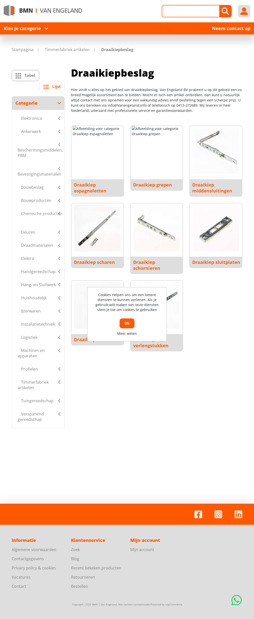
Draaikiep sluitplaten (216, 262)
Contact (19, 586)
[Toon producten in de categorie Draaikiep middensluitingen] (216, 151)
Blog (75, 558)
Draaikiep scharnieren (146, 265)
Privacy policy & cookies (34, 568)
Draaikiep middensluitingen (212, 188)
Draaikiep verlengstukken (150, 342)
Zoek (75, 549)
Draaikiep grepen (152, 185)
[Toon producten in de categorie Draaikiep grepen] (156, 151)
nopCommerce (173, 604)
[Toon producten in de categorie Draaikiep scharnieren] (156, 228)
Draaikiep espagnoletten (90, 188)
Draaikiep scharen (94, 262)
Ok (127, 323)
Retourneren (83, 577)
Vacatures (21, 577)
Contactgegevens (28, 558)
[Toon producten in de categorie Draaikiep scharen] (97, 228)
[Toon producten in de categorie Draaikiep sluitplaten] (216, 228)
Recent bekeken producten (96, 568)
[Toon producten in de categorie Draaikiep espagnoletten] (97, 151)
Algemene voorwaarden (34, 549)
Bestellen (79, 586)
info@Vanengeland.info (127, 105)
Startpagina (22, 49)
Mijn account (142, 549)
